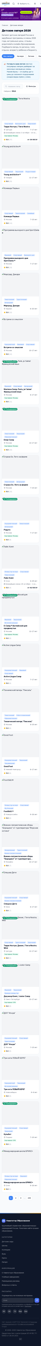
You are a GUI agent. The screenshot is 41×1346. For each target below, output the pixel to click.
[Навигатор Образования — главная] (6, 4)
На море (20, 56)
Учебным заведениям (10, 1277)
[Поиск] (14, 4)
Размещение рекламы (11, 1281)
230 (29, 1198)
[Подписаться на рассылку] (37, 1300)
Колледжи (6, 1250)
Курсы (4, 1258)
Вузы (4, 1254)
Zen (25, 1311)
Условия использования (26, 1324)
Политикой (28, 1306)
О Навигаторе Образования (13, 1273)
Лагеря (4, 1262)
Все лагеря (8, 56)
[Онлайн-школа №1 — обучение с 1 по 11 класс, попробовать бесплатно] (20, 13)
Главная (5, 25)
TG (15, 1311)
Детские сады (7, 1242)
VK (4, 1311)
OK (9, 1311)
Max (20, 1311)
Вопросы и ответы (9, 1285)
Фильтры (32, 86)
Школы (4, 1246)
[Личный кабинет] (35, 3)
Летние (31, 56)
